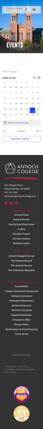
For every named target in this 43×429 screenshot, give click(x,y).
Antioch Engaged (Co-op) (21, 256)
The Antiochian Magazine (21, 270)
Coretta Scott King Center (21, 224)
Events (5, 71)
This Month (21, 131)
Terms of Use (21, 334)
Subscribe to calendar (20, 139)
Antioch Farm (21, 215)
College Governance (21, 296)
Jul (5, 131)
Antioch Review (21, 219)
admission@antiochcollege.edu (20, 196)
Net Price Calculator (21, 310)
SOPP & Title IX (10, 372)
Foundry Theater (21, 234)
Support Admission (21, 315)
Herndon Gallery (21, 238)
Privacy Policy (21, 324)
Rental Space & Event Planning (21, 329)
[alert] (21, 123)
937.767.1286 (10, 192)
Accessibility (21, 286)
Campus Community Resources (21, 291)
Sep (37, 131)
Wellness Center (21, 243)
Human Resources (21, 305)
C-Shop (21, 229)
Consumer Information (21, 301)
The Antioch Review (21, 265)
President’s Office (22, 320)
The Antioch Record (21, 261)
